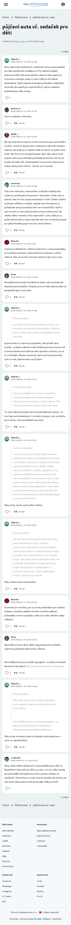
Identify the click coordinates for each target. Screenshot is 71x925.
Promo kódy (7, 866)
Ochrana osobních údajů (31, 919)
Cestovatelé (42, 846)
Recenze (6, 861)
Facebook (6, 881)
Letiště (5, 841)
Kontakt (40, 886)
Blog (4, 856)
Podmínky (14, 919)
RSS (4, 901)
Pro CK (40, 896)
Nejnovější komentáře (46, 830)
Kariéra (40, 891)
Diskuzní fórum (43, 836)
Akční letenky (8, 830)
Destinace (6, 836)
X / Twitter (6, 896)
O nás (39, 881)
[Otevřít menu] (7, 4)
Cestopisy (41, 841)
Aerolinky (6, 846)
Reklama (47, 919)
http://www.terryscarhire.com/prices (44, 666)
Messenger (7, 886)
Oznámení (56, 919)
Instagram (7, 891)
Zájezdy (5, 851)
